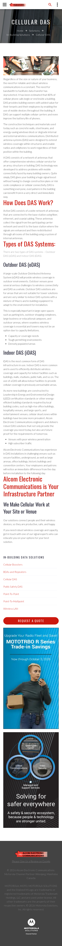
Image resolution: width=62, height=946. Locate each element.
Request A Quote (31, 621)
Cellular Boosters (12, 564)
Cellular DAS (10, 579)
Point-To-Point (11, 593)
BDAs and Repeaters (14, 571)
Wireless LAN (10, 608)
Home (20, 30)
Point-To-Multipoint (13, 601)
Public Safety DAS (12, 586)
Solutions (34, 30)
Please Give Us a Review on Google (31, 861)
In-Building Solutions (18, 34)
